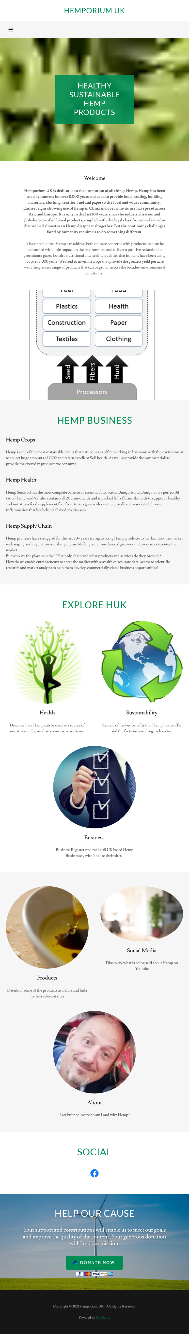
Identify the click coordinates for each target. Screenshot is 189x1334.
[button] (11, 29)
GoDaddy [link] (103, 1317)
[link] (94, 12)
